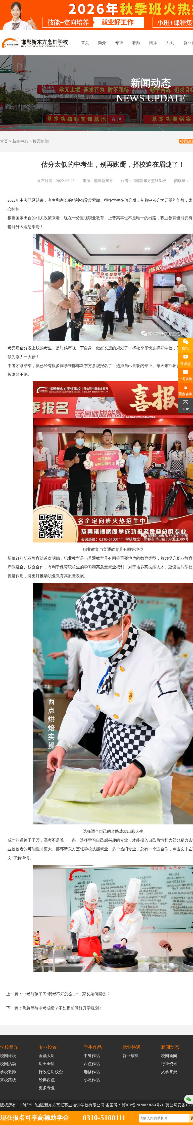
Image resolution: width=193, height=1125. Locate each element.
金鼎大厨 (47, 1056)
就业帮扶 (130, 1056)
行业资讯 (169, 1064)
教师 (136, 43)
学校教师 (8, 1072)
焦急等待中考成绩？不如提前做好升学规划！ (62, 1008)
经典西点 (47, 1080)
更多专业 (47, 1088)
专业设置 (48, 1047)
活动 (170, 43)
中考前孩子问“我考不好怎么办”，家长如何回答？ (66, 994)
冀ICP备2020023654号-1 (142, 1105)
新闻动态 (170, 1047)
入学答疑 (169, 1072)
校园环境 (8, 1056)
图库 (153, 43)
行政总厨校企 (51, 1072)
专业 (119, 43)
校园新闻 (41, 141)
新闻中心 (20, 141)
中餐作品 (92, 1056)
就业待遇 (131, 1047)
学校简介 (9, 1047)
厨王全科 (47, 1064)
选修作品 (92, 1072)
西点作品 (92, 1064)
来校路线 (8, 1080)
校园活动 (8, 1064)
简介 (102, 43)
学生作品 (93, 1047)
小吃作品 (92, 1080)
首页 (85, 43)
